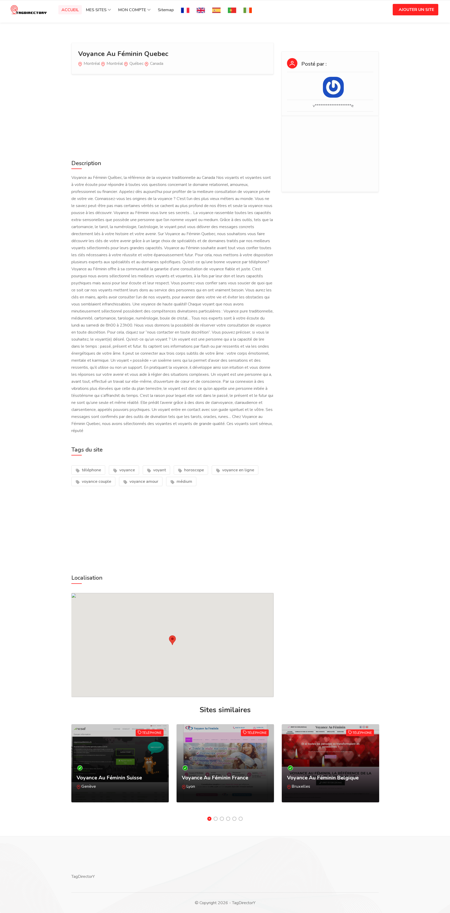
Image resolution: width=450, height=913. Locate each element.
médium (184, 481)
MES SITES (96, 10)
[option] (120, 768)
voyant (159, 470)
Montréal (92, 63)
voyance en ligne (237, 470)
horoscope (193, 470)
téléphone (91, 470)
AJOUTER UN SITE (416, 9)
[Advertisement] (172, 115)
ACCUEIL (70, 10)
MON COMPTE (132, 10)
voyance (126, 470)
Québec (136, 63)
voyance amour (143, 481)
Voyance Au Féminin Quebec (123, 53)
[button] (172, 640)
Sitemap (166, 10)
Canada (156, 63)
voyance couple (96, 481)
